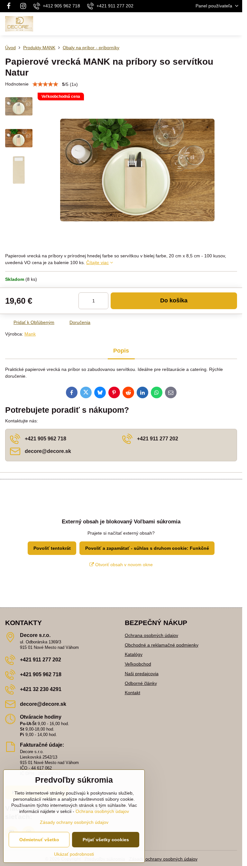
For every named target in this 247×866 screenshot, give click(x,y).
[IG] (23, 6)
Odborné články (141, 683)
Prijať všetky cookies (106, 839)
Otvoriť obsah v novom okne (123, 564)
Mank (30, 333)
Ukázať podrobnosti (74, 854)
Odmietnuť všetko (39, 839)
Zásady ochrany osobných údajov (163, 858)
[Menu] (234, 23)
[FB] (10, 6)
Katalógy (133, 654)
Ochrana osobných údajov (151, 635)
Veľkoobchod (138, 664)
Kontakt (132, 692)
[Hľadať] (203, 23)
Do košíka (174, 300)
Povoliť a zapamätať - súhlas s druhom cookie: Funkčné (147, 548)
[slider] (45, 84)
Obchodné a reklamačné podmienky (161, 645)
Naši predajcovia (142, 673)
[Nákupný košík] (219, 23)
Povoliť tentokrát (52, 548)
